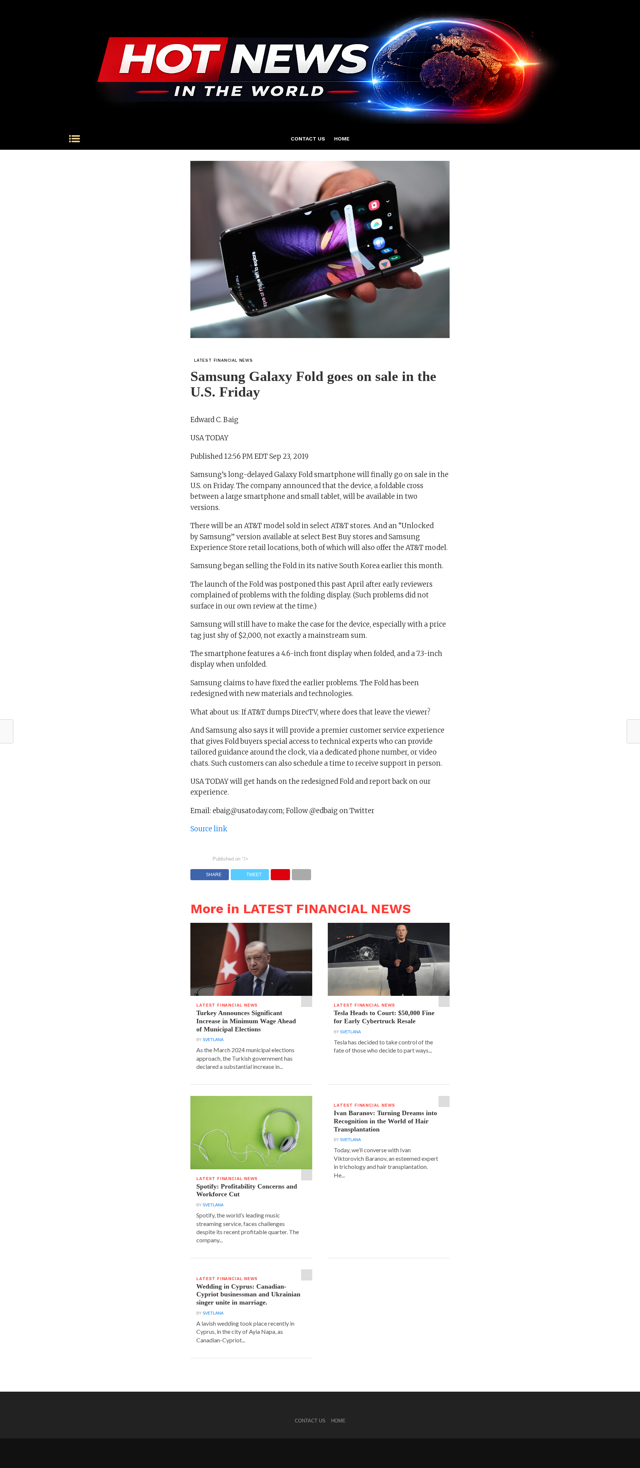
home (342, 139)
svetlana (213, 1039)
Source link (208, 829)
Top (622, 1450)
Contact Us (308, 139)
